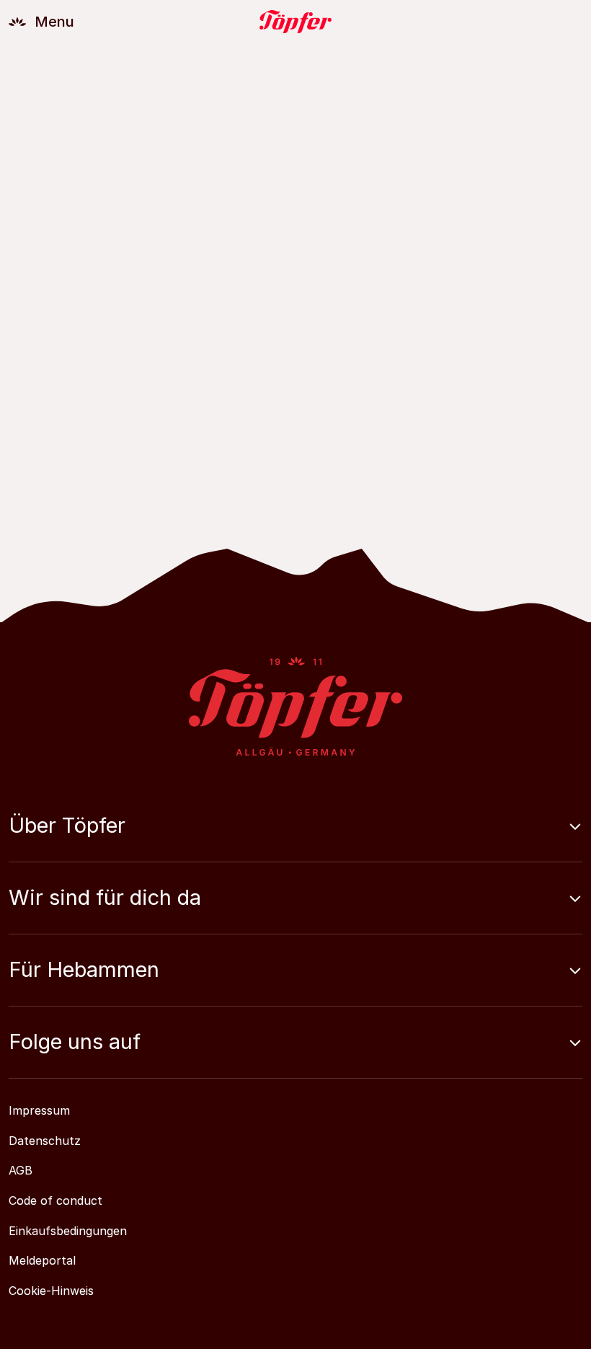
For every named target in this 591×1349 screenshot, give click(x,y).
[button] (295, 837)
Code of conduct (55, 1200)
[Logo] (295, 21)
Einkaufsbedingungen (68, 1231)
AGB (20, 1170)
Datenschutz (45, 1140)
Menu (54, 21)
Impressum (39, 1110)
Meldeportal (42, 1260)
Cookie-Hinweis (51, 1290)
